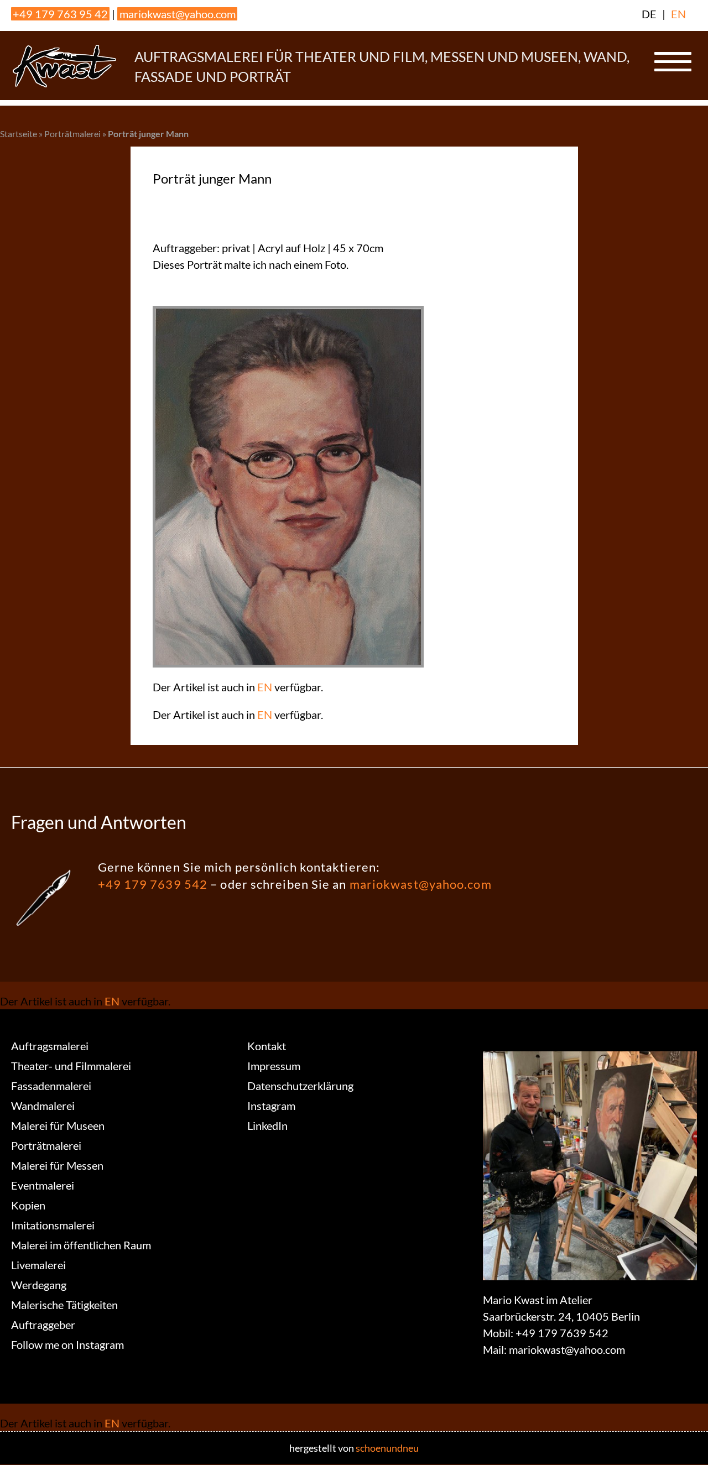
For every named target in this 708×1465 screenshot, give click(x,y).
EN (678, 13)
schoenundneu (387, 1448)
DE (649, 13)
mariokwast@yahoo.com (177, 13)
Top (681, 1438)
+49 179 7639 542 (153, 884)
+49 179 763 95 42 (60, 13)
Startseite (18, 133)
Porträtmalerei (72, 133)
